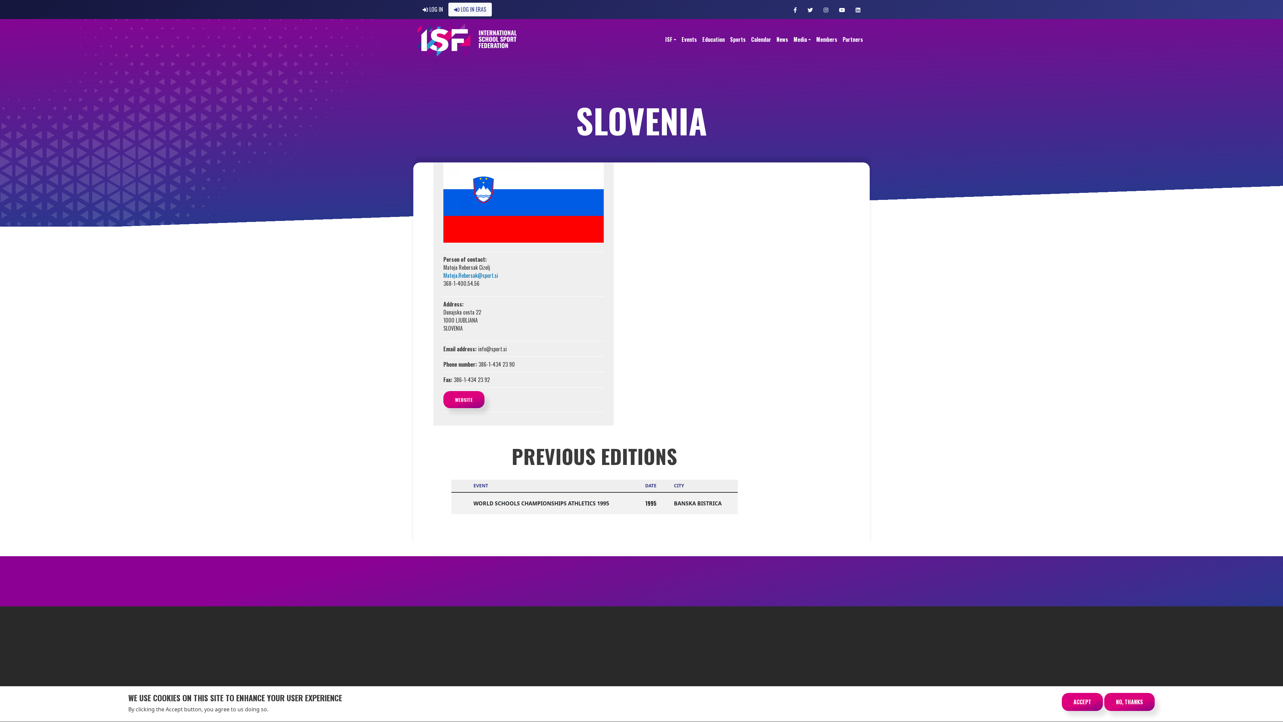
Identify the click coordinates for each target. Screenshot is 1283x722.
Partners (853, 39)
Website (464, 399)
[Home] (467, 40)
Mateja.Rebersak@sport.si (470, 275)
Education (713, 39)
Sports (738, 39)
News (782, 39)
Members (826, 39)
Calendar (761, 39)
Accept (1082, 702)
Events (689, 39)
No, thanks (1129, 702)
